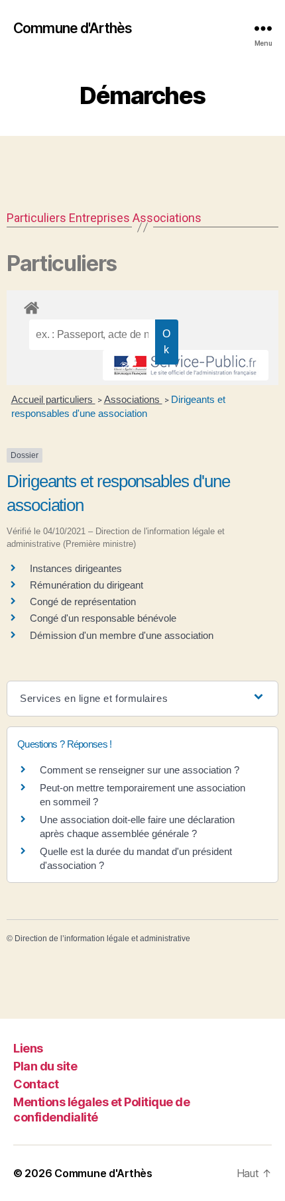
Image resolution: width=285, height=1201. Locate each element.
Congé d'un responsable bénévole (103, 618)
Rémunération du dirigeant (86, 585)
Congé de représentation (83, 601)
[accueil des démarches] (142, 305)
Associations (167, 218)
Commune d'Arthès (72, 28)
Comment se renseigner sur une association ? (139, 769)
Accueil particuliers (53, 399)
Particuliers (36, 218)
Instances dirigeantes (76, 568)
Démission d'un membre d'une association (121, 635)
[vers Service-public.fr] (185, 365)
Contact (36, 1084)
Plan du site (45, 1066)
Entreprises (99, 218)
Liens (28, 1048)
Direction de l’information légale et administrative (102, 938)
